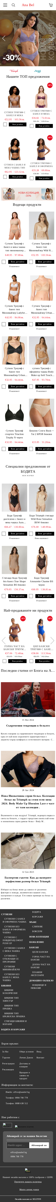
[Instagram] (12, 1109)
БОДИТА (36, 912)
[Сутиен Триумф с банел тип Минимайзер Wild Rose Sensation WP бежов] (41, 226)
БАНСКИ (34, 947)
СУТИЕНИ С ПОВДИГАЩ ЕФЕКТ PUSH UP (13, 940)
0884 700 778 (21, 1098)
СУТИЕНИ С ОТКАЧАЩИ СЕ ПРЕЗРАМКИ (11, 959)
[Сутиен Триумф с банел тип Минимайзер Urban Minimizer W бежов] (41, 288)
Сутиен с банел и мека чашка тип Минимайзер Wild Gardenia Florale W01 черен (15, 166)
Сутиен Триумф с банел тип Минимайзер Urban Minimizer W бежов (41, 310)
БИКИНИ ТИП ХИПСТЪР (11, 999)
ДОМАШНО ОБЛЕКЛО (41, 981)
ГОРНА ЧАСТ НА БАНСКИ (40, 958)
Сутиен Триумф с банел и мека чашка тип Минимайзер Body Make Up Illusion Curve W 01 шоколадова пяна (14, 114)
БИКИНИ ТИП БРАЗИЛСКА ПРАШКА (14, 1015)
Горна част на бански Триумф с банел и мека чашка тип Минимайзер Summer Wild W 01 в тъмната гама (15, 648)
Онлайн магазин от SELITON (28, 1199)
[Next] (51, 38)
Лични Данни (26, 1058)
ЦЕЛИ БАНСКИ (40, 952)
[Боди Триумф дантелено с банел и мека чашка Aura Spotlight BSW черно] (14, 497)
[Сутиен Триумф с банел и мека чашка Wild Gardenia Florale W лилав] (41, 96)
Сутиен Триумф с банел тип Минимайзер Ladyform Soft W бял (14, 310)
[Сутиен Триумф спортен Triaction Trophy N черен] (14, 413)
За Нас (5, 1052)
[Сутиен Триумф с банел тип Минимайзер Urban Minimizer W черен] (14, 350)
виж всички (28, 475)
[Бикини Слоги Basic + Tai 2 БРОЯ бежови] (41, 413)
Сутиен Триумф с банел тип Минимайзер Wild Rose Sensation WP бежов (41, 247)
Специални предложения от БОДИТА (28, 468)
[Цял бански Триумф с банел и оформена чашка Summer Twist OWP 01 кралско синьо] (41, 630)
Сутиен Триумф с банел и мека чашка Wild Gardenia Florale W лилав (41, 112)
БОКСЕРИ (37, 931)
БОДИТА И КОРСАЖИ (13, 1029)
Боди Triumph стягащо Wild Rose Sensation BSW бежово (41, 519)
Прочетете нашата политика (28, 1182)
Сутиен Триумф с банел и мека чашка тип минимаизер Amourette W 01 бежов (14, 247)
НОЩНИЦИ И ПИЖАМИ (38, 986)
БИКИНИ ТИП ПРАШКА (11, 1007)
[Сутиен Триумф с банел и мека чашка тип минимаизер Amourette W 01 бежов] (14, 226)
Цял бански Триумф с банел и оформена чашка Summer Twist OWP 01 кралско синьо (41, 648)
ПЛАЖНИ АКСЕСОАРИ (37, 973)
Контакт (40, 1058)
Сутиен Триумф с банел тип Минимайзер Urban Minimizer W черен (14, 372)
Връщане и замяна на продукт (24, 1075)
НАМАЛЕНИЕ (36, 942)
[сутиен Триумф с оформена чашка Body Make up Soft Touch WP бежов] (41, 350)
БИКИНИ (6, 986)
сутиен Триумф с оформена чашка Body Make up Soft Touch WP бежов (41, 372)
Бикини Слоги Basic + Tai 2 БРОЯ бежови (41, 432)
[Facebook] (5, 1109)
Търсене (6, 1058)
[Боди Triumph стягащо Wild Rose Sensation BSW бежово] (41, 497)
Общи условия (26, 1052)
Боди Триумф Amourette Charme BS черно (41, 581)
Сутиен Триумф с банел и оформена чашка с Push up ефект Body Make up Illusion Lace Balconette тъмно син (41, 165)
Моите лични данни (29, 1189)
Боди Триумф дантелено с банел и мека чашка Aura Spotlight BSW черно (14, 519)
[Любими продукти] (43, 5)
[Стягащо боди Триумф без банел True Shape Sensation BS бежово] (14, 560)
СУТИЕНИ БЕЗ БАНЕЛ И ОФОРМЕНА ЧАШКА (14, 930)
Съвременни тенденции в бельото (28, 725)
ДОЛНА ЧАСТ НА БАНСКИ (40, 966)
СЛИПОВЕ (37, 927)
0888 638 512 (21, 1103)
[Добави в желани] (5, 124)
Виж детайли (17, 124)
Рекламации (8, 1069)
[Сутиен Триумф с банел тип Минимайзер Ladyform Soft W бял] (14, 288)
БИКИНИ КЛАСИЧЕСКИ (10, 991)
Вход (39, 1052)
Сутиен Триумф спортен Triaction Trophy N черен (14, 434)
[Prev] (5, 38)
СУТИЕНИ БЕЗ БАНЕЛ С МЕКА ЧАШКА (11, 977)
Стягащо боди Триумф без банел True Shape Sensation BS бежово (14, 581)
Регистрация (8, 1063)
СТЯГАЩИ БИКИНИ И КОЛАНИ (15, 1022)
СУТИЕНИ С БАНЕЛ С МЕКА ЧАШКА (14, 949)
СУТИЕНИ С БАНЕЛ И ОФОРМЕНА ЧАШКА (14, 920)
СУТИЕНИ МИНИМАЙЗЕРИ (11, 968)
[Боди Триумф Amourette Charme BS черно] (41, 560)
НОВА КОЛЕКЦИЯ (39, 937)
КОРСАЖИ (37, 917)
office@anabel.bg (21, 1092)
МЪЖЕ (33, 922)
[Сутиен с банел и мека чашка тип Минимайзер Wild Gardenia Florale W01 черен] (15, 148)
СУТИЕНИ (6, 914)
